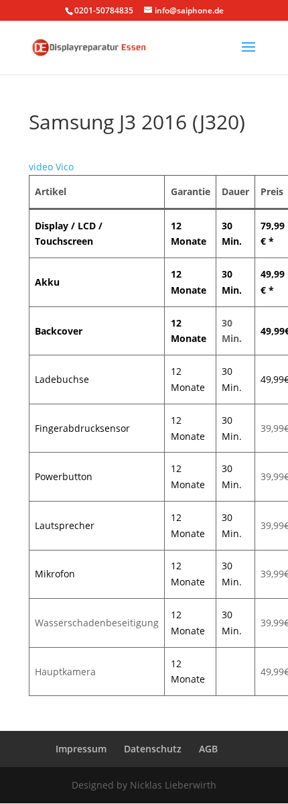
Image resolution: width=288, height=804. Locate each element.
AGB (208, 748)
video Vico (51, 166)
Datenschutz (153, 748)
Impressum (81, 748)
